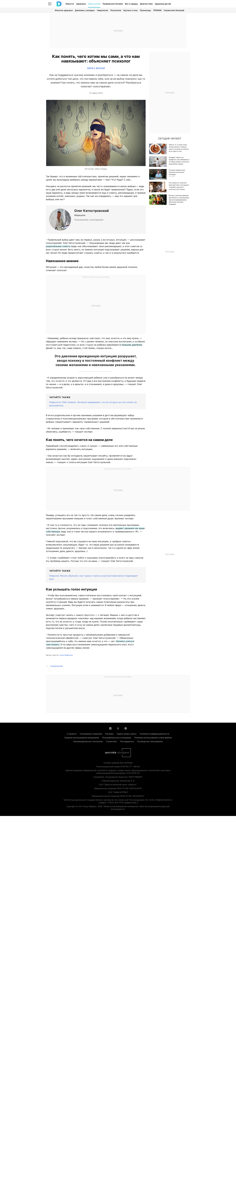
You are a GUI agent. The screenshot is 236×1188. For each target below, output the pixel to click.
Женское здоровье (64, 10)
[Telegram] (126, 728)
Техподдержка (127, 741)
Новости (70, 4)
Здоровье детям (163, 4)
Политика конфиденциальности (154, 734)
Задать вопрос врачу (127, 734)
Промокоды (145, 10)
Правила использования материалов (81, 737)
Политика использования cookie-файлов (153, 737)
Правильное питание (113, 4)
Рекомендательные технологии (88, 741)
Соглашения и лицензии (91, 734)
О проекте (71, 734)
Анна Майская (66, 655)
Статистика (111, 741)
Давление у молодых (85, 10)
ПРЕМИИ (157, 10)
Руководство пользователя (150, 741)
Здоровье (81, 4)
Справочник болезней (174, 10)
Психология (115, 10)
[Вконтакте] (110, 728)
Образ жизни (94, 4)
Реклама (109, 734)
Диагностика (146, 4)
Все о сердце (131, 4)
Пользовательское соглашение (116, 737)
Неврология (102, 10)
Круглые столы (130, 10)
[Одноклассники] (118, 728)
